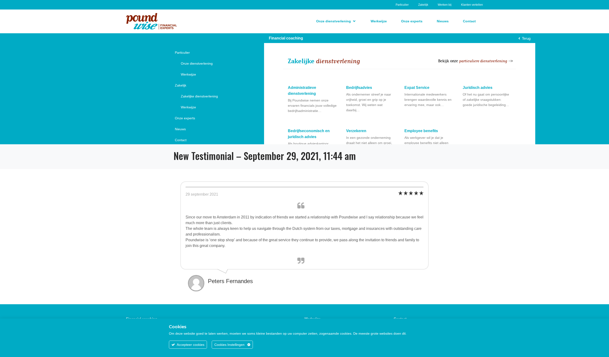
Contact (181, 140)
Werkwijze (188, 74)
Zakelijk (423, 4)
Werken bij (445, 4)
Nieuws (180, 129)
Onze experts (185, 118)
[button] (336, 21)
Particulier (402, 4)
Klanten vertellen (472, 4)
